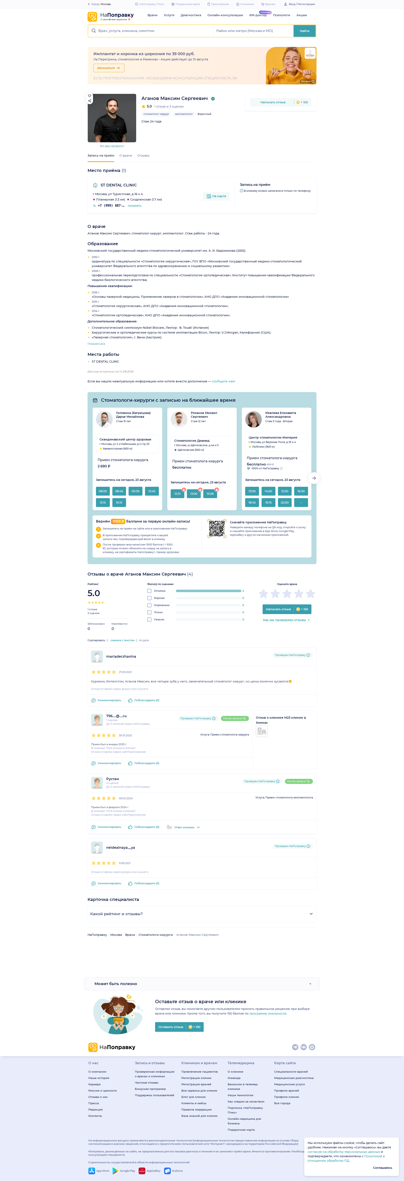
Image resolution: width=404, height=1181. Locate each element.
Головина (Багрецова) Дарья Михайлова (133, 415)
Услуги (169, 15)
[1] (89, 602)
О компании (97, 1071)
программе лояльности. (268, 1013)
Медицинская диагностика (294, 1078)
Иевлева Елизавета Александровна (280, 415)
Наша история (98, 1078)
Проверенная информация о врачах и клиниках (154, 1074)
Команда (234, 1078)
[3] (96, 602)
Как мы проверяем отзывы (284, 620)
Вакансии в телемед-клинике (243, 1087)
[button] (151, 31)
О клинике (235, 1071)
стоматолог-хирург (156, 114)
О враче (125, 155)
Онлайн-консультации (225, 15)
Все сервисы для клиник (199, 1090)
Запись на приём (101, 155)
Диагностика (191, 15)
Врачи (152, 15)
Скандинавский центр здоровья (125, 439)
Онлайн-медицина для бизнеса (244, 1121)
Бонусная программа (150, 1089)
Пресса (93, 1103)
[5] (102, 602)
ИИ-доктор (258, 15)
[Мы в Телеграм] (295, 1047)
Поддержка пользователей (154, 1095)
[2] (92, 602)
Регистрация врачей (196, 1084)
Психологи (281, 15)
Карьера (94, 1084)
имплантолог (184, 114)
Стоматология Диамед (192, 441)
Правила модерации (196, 1109)
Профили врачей (286, 1090)
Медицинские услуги (289, 1084)
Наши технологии (240, 1095)
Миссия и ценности (102, 1090)
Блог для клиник (193, 1097)
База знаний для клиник (199, 1115)
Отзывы (143, 155)
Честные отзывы (146, 1082)
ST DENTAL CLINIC (118, 185)
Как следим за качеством (246, 1101)
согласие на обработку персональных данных (344, 1152)
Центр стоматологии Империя (273, 437)
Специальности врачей (291, 1071)
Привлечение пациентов (199, 1071)
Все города (282, 1103)
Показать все (96, 343)
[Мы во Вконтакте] (303, 1047)
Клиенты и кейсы (193, 1103)
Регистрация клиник (196, 1078)
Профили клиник (286, 1097)
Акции (301, 15)
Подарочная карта (241, 1129)
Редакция (95, 1109)
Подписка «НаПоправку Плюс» (245, 1110)
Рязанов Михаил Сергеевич (204, 415)
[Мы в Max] (312, 1047)
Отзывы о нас (98, 1097)
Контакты (95, 1115)
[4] (99, 602)
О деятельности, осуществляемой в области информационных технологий (138, 1162)
